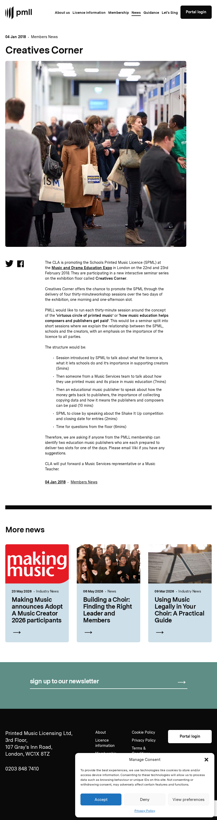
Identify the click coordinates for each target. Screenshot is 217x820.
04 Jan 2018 (55, 482)
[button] (206, 759)
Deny (145, 799)
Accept (101, 799)
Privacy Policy (144, 811)
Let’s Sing (170, 13)
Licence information (89, 13)
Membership (118, 13)
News (136, 13)
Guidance (151, 13)
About (100, 732)
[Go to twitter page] (9, 265)
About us (62, 13)
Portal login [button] (196, 12)
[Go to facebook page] (20, 264)
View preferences (189, 799)
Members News (44, 37)
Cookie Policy (143, 732)
